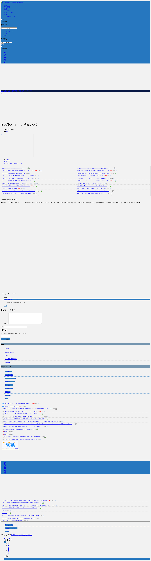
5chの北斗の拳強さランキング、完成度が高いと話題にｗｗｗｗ (17, 193)
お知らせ (6, 431)
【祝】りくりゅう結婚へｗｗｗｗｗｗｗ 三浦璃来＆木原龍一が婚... (93, 180)
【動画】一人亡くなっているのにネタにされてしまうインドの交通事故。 (21, 413)
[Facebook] (8, 543)
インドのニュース (9, 16)
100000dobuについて (11, 528)
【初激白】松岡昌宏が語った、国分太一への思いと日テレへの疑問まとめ (19, 508)
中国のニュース (9, 12)
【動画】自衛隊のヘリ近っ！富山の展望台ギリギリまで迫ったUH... (18, 170)
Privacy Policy (9, 525)
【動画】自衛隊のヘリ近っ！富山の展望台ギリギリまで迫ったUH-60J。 (21, 411)
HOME (6, 5)
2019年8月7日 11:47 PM (11, 299)
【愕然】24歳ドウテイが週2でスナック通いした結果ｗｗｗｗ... (92, 178)
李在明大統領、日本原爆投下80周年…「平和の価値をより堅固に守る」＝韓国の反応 (24, 419)
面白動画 (7, 10)
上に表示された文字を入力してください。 (14, 334)
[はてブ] (8, 548)
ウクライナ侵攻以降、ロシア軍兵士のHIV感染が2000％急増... (16, 180)
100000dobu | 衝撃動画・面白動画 (21, 535)
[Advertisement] (75, 77)
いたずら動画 (9, 375)
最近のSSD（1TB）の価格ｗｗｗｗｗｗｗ (12, 168)
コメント (4, 323)
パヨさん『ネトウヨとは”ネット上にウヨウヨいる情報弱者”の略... (92, 168)
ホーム (8, 538)
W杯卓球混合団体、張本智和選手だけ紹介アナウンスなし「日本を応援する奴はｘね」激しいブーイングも (27, 505)
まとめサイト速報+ (11, 359)
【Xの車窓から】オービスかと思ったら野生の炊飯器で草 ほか (92, 186)
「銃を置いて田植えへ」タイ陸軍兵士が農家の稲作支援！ (16, 186)
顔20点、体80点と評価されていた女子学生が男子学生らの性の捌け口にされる (22, 436)
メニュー (8, 557)
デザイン (7, 33)
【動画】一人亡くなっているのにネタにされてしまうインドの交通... (18, 175)
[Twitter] (8, 545)
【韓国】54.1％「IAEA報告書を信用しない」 (13, 520)
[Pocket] (8, 550)
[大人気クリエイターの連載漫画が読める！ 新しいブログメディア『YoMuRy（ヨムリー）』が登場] (10, 447)
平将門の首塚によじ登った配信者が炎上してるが (13, 173)
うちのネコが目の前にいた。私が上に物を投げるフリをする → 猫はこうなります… (24, 426)
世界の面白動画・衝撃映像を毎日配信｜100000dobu (17, 91)
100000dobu (8, 371)
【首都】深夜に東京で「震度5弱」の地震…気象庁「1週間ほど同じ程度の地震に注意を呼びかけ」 (25, 500)
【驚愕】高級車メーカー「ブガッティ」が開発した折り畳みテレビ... (18, 191)
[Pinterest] (8, 555)
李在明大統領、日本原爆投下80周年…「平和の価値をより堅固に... (18, 183)
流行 (5, 35)
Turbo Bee (8, 355)
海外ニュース (8, 14)
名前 (2, 326)
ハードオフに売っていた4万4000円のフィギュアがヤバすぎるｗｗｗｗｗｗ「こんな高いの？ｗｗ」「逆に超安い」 (31, 421)
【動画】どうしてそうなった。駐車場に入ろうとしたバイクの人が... (18, 178)
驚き (5, 9)
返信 (5, 306)
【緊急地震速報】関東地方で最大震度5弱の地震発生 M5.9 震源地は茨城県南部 (20, 502)
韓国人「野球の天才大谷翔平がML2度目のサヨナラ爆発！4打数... (92, 196)
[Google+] (8, 547)
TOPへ (8, 558)
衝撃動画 (7, 7)
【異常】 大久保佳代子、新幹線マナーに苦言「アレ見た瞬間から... (93, 173)
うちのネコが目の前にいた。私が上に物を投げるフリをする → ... (92, 193)
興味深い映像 (9, 388)
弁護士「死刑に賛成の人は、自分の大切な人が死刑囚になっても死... (93, 170)
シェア (10, 540)
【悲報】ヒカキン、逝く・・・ (9, 188)
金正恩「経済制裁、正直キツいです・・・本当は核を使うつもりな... (18, 196)
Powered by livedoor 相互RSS (10, 449)
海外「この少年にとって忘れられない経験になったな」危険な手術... (93, 191)
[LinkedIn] (8, 553)
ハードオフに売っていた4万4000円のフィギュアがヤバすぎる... (92, 188)
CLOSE (4, 21)
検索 (2, 44)
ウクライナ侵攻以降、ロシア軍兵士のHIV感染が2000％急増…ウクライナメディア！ (24, 416)
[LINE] (8, 552)
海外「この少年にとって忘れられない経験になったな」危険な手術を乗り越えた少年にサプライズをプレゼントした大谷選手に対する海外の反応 (38, 424)
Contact (7, 531)
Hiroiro (7, 348)
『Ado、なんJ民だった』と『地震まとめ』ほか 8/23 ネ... (90, 175)
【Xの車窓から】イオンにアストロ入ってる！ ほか (89, 183)
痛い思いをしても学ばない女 (13, 163)
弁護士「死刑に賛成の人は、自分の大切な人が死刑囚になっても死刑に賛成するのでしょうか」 (26, 408)
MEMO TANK (9, 352)
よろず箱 (7, 362)
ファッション (8, 31)
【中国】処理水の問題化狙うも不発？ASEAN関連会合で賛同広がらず (20, 439)
